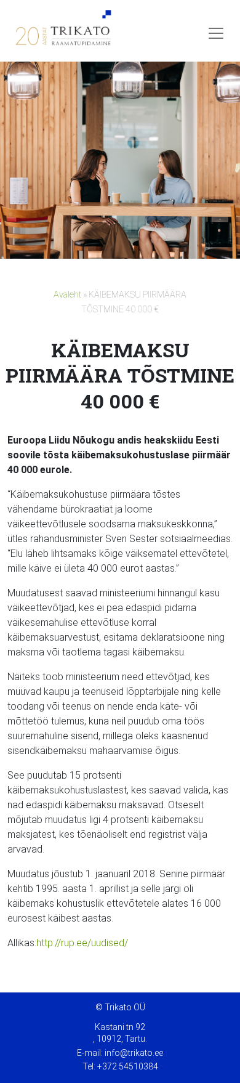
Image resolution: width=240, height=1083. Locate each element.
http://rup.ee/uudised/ (82, 943)
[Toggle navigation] (216, 33)
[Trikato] (61, 33)
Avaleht (67, 295)
